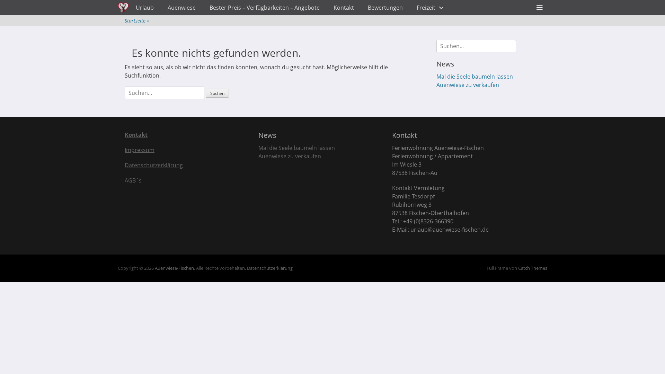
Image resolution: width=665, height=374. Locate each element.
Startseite (137, 20)
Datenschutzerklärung (154, 165)
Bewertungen (385, 7)
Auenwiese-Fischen (174, 268)
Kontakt (344, 7)
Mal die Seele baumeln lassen (474, 76)
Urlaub (145, 7)
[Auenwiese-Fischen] (123, 7)
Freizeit (426, 7)
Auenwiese (182, 7)
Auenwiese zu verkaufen (467, 85)
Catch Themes (532, 268)
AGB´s (133, 180)
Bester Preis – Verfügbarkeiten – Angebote (265, 7)
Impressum (139, 150)
